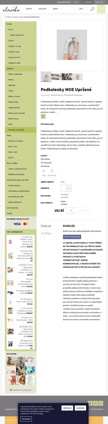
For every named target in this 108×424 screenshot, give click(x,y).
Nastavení (26, 419)
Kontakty (17, 420)
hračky (9, 24)
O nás (9, 420)
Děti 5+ (11, 157)
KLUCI (10, 29)
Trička (10, 91)
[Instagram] (95, 403)
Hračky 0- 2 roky (14, 46)
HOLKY (11, 40)
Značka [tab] (46, 233)
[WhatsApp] (100, 403)
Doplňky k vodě (14, 63)
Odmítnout (67, 408)
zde (41, 413)
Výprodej (11, 85)
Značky (9, 213)
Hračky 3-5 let (13, 52)
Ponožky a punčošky (16, 130)
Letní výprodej (12, 208)
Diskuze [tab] (46, 226)
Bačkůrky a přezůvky (16, 174)
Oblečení (10, 68)
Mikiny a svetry (14, 96)
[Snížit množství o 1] (73, 212)
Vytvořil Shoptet (96, 409)
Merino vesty (13, 118)
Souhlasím (80, 408)
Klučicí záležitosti (17, 35)
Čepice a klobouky (15, 74)
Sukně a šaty (13, 102)
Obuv (10, 124)
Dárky (9, 135)
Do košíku (82, 210)
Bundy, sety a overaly (16, 113)
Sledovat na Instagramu (22, 390)
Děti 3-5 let (12, 152)
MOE (63, 182)
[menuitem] (30, 9)
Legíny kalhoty (14, 107)
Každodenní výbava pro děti (17, 180)
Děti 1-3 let (12, 146)
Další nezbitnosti (14, 202)
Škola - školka (12, 163)
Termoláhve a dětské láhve (18, 191)
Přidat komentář (72, 237)
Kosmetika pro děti (16, 196)
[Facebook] (43, 116)
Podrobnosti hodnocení (73, 95)
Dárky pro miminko (15, 141)
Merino (11, 79)
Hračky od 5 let (14, 57)
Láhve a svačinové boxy (17, 169)
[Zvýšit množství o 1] (73, 209)
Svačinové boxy (14, 185)
